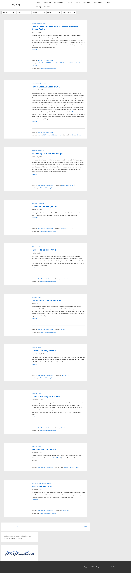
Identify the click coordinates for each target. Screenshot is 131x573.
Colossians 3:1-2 (77, 63)
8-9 (60, 458)
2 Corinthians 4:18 (57, 63)
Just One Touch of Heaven (44, 449)
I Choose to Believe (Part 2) (44, 206)
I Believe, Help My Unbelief (44, 351)
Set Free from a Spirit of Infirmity (41, 483)
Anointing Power (36, 297)
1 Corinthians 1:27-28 (44, 63)
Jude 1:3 (63, 428)
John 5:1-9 (64, 510)
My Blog (16, 5)
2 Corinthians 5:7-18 (67, 185)
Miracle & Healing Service (48, 68)
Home (38, 2)
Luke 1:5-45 (64, 279)
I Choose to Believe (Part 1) (44, 250)
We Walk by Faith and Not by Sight (47, 154)
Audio (77, 2)
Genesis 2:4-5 (53, 458)
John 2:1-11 (35, 65)
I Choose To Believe (38, 150)
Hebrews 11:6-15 (66, 228)
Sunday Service (76, 135)
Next (85, 526)
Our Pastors (58, 2)
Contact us (48, 7)
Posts (108, 2)
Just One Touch (36, 347)
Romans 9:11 (51, 135)
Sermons (87, 2)
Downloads (98, 2)
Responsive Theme (112, 567)
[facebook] (13, 567)
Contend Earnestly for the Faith (46, 396)
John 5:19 (58, 135)
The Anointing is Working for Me (46, 300)
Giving (38, 7)
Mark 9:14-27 (65, 375)
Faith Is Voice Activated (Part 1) (46, 87)
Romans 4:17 (67, 63)
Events (69, 2)
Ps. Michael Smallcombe (45, 60)
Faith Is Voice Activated (39, 23)
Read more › (35, 49)
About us (47, 2)
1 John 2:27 (64, 329)
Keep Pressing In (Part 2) (43, 486)
